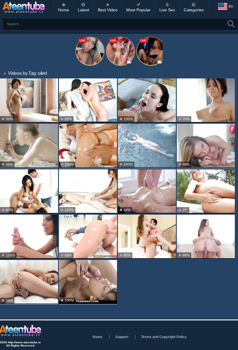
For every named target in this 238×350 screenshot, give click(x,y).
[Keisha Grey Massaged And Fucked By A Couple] (29, 191)
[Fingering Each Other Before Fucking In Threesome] (88, 191)
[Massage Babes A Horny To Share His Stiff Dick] (147, 191)
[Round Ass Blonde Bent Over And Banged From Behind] (88, 237)
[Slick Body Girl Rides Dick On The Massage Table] (29, 100)
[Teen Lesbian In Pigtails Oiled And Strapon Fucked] (88, 146)
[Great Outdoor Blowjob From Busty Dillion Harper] (29, 282)
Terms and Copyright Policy (164, 337)
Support (121, 337)
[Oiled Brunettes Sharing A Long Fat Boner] (88, 100)
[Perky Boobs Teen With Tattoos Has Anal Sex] (206, 100)
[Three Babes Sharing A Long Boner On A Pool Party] (147, 146)
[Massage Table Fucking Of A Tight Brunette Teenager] (88, 282)
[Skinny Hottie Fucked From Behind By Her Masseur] (29, 146)
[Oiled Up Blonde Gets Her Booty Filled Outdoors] (206, 191)
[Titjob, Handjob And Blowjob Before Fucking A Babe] (29, 237)
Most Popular (138, 10)
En (231, 6)
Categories (194, 10)
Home (63, 10)
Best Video (108, 10)
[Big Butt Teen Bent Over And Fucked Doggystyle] (206, 237)
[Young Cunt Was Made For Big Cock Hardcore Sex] (147, 237)
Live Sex (167, 10)
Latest (83, 10)
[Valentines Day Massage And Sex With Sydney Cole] (206, 146)
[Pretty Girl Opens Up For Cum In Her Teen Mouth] (147, 100)
